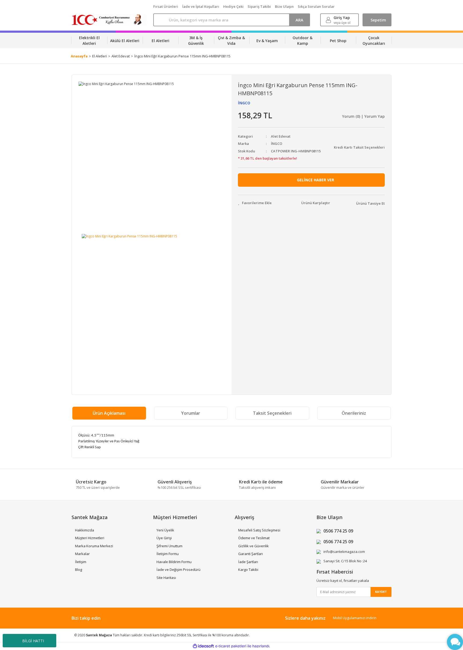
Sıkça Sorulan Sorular (316, 6)
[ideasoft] (203, 646)
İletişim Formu (167, 553)
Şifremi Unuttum (169, 545)
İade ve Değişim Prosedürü (178, 569)
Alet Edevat (280, 136)
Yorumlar (190, 413)
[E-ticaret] (231, 646)
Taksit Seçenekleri (272, 413)
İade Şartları (248, 561)
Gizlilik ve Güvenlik (253, 545)
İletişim (80, 561)
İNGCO (244, 102)
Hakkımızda (84, 530)
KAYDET (381, 592)
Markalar (82, 553)
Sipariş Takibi (259, 6)
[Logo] (109, 19)
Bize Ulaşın (284, 6)
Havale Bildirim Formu (174, 561)
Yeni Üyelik (165, 530)
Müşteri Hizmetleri (89, 537)
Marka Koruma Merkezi (94, 545)
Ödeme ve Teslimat (254, 537)
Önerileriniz (354, 413)
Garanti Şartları (250, 553)
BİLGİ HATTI (33, 640)
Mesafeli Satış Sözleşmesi (259, 530)
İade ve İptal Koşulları (200, 6)
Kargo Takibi (248, 569)
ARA (299, 20)
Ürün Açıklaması (109, 413)
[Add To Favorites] (255, 203)
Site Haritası (166, 577)
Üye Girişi (164, 537)
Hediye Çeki (233, 6)
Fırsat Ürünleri (165, 6)
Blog (78, 569)
